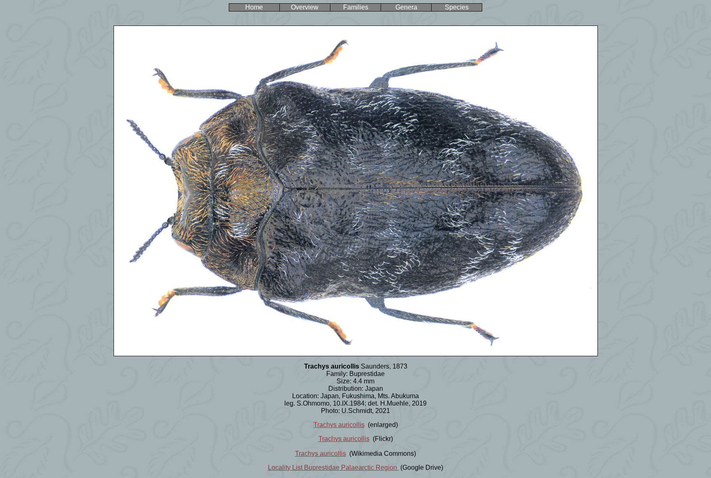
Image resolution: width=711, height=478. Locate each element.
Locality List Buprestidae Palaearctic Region (333, 467)
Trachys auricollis (339, 424)
